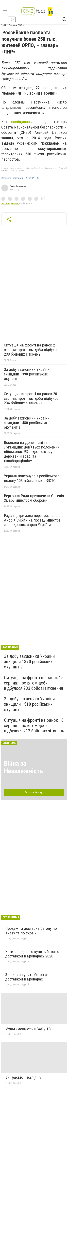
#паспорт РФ (20, 178)
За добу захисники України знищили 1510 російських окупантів (29, 704)
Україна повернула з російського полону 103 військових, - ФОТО (31, 478)
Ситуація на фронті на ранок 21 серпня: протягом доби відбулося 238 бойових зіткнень (32, 350)
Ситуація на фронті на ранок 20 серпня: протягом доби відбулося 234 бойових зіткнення (32, 398)
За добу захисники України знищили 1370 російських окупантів (29, 662)
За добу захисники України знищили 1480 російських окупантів (27, 423)
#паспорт (6, 178)
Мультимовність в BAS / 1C (28, 1029)
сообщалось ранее (28, 121)
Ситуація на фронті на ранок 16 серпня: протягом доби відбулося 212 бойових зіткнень (34, 725)
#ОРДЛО (34, 178)
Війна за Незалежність (23, 767)
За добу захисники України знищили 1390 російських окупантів (27, 374)
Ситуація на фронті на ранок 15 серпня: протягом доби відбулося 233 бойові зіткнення (34, 683)
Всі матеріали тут (34, 792)
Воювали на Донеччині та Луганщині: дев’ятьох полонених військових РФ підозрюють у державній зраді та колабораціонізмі (31, 451)
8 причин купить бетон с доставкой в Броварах (26, 977)
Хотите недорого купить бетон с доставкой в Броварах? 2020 (32, 954)
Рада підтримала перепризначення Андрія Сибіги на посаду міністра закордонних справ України (34, 520)
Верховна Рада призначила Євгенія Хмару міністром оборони (34, 498)
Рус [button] (12, 19)
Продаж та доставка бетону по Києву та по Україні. (31, 930)
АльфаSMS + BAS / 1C (23, 1078)
